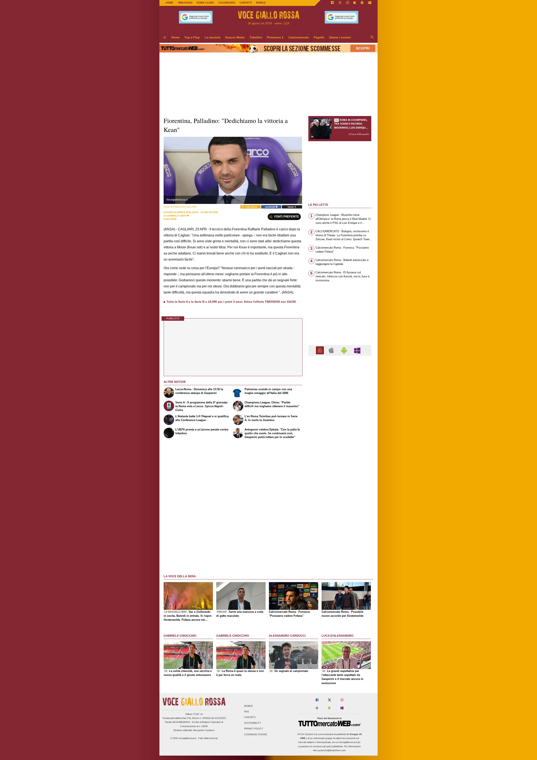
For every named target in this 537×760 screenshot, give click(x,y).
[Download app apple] (354, 3)
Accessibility (252, 723)
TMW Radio (185, 2)
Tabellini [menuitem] (256, 37)
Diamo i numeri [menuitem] (340, 37)
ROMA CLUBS (205, 2)
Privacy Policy (253, 728)
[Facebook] (332, 3)
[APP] (320, 350)
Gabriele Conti (176, 215)
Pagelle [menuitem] (319, 37)
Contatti (249, 717)
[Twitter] (340, 3)
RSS (246, 711)
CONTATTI (246, 2)
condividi (270, 207)
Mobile (248, 706)
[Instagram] (347, 3)
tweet (291, 207)
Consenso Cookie (255, 734)
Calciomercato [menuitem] (298, 37)
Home (169, 2)
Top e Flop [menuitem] (192, 37)
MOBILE (261, 2)
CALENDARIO (226, 2)
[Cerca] (372, 37)
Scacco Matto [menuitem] (235, 37)
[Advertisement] (339, 521)
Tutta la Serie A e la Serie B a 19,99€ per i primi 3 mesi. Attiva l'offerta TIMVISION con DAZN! (231, 301)
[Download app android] (362, 3)
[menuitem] (165, 37)
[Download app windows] (370, 3)
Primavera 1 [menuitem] (275, 37)
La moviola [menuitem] (212, 37)
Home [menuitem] (175, 37)
